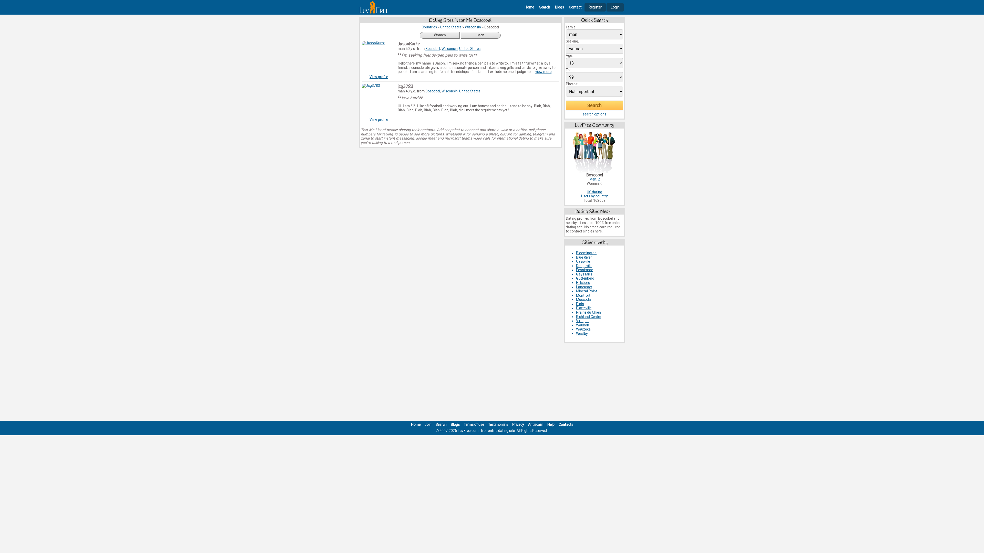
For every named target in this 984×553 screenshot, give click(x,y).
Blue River (584, 257)
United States (469, 49)
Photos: (572, 84)
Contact (575, 7)
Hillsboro (583, 283)
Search (544, 7)
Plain (580, 304)
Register (595, 7)
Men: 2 (594, 179)
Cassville (583, 261)
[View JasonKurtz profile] (379, 58)
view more (543, 72)
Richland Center (588, 317)
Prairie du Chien (588, 312)
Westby (582, 334)
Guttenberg (585, 278)
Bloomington (586, 253)
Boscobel (432, 49)
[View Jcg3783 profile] (379, 101)
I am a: (571, 27)
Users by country (594, 196)
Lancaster (584, 287)
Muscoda (583, 299)
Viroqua (582, 321)
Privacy (518, 424)
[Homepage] (374, 7)
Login (615, 7)
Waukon (582, 325)
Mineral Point (586, 291)
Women (440, 35)
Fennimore (584, 270)
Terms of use (474, 424)
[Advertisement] (492, 383)
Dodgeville (584, 266)
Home (529, 7)
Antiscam (535, 424)
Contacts (566, 424)
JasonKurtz (409, 44)
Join (428, 424)
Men (480, 35)
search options (594, 114)
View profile (379, 77)
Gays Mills (584, 274)
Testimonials (498, 424)
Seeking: (572, 41)
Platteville (583, 308)
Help (551, 424)
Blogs (559, 7)
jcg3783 (405, 86)
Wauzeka (583, 329)
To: (568, 70)
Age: (569, 56)
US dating (594, 192)
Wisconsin (450, 49)
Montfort (583, 295)
